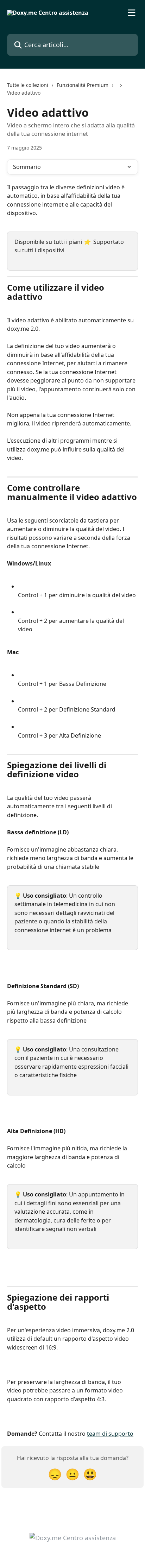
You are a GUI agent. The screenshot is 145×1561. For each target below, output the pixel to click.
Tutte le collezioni (27, 85)
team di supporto (110, 1433)
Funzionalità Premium (82, 85)
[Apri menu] (131, 12)
